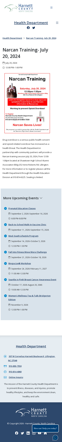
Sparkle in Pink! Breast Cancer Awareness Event (32, 279)
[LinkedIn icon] (28, 433)
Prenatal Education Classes (22, 208)
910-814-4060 (15, 371)
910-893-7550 (15, 366)
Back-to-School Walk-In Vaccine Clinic (27, 224)
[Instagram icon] (33, 433)
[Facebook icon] (28, 28)
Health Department (31, 22)
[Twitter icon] (33, 28)
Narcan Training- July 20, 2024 (41, 38)
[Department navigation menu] (57, 22)
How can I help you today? (45, 428)
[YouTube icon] (39, 433)
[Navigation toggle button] (51, 8)
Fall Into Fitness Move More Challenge (27, 252)
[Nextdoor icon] (45, 433)
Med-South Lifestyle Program (23, 235)
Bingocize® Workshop (19, 263)
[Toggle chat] (55, 437)
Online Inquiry (16, 377)
